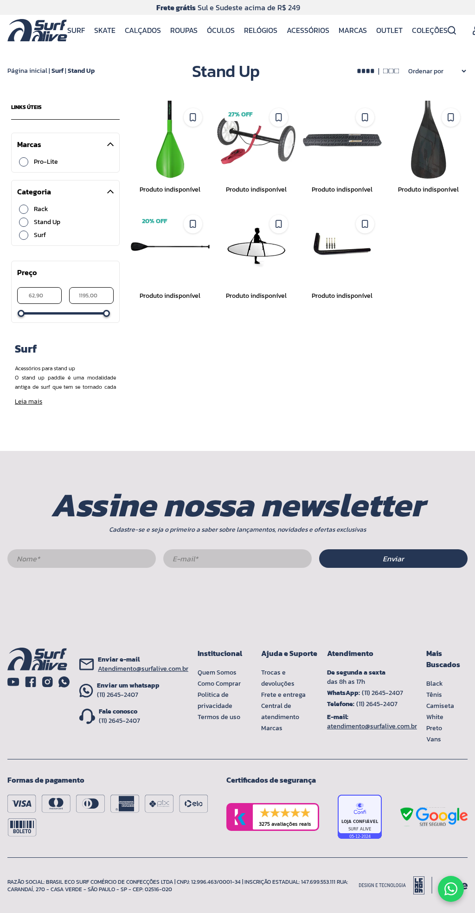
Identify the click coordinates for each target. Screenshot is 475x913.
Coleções (430, 30)
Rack (41, 209)
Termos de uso (219, 717)
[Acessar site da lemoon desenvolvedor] (395, 885)
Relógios (260, 30)
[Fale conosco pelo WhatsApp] (451, 889)
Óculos (221, 30)
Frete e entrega (283, 695)
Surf (76, 30)
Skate (105, 30)
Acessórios (308, 30)
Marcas (353, 30)
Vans (433, 739)
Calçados (143, 30)
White (434, 717)
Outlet (389, 30)
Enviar (393, 558)
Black (434, 683)
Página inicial (27, 71)
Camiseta (440, 706)
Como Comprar (219, 683)
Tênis (434, 695)
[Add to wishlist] (193, 117)
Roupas (184, 30)
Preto (434, 728)
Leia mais (28, 401)
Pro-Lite (46, 162)
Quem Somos (217, 672)
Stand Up (81, 71)
